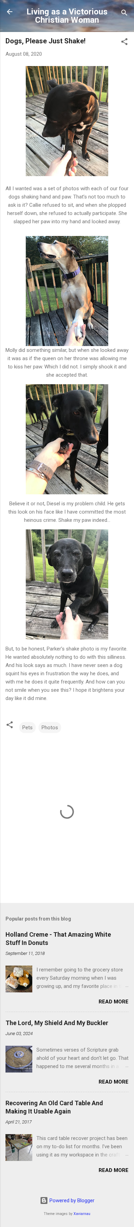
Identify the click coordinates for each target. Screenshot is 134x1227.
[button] (124, 42)
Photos (50, 727)
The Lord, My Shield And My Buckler (56, 1022)
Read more (114, 1002)
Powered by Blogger (71, 1200)
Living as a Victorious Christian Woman (67, 16)
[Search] (124, 13)
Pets (27, 727)
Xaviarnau (82, 1214)
